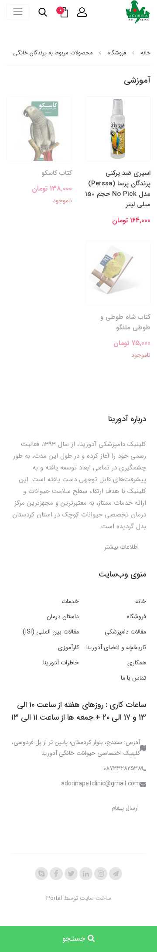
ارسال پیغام (125, 808)
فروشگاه (136, 616)
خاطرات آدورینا (61, 662)
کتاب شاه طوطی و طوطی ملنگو (125, 322)
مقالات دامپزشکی (125, 632)
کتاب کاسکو (56, 173)
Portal (54, 898)
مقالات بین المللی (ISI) (51, 632)
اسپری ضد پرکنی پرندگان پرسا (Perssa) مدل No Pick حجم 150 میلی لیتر (117, 189)
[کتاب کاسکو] (39, 128)
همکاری (136, 662)
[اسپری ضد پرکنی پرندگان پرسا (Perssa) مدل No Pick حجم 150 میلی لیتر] (117, 128)
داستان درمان (63, 616)
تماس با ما (133, 678)
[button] (82, 12)
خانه (140, 601)
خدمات (70, 601)
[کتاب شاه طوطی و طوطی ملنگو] (117, 272)
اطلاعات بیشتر (121, 547)
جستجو (75, 939)
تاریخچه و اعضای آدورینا (116, 647)
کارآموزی (68, 647)
